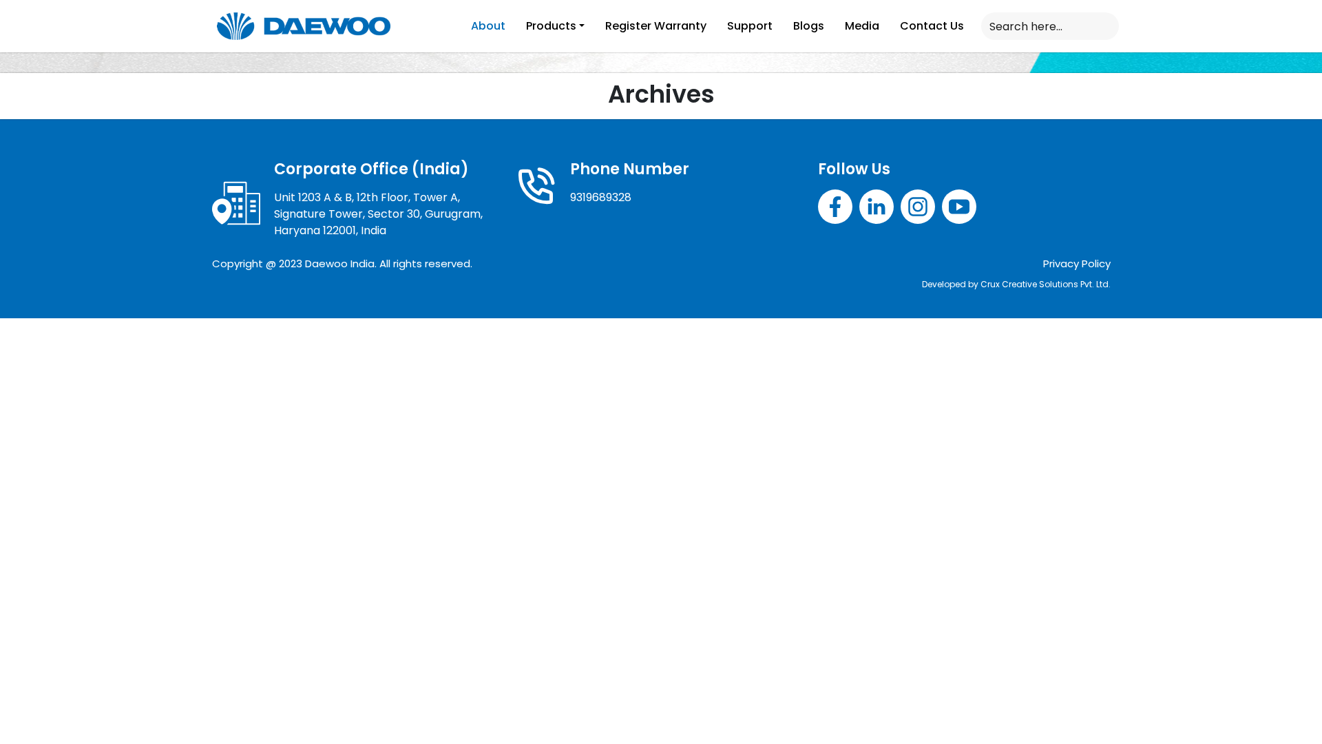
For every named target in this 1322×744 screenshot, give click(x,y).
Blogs (808, 26)
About (488, 26)
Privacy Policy (1077, 263)
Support (750, 26)
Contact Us (932, 26)
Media (862, 26)
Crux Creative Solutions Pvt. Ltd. (1045, 284)
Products (551, 26)
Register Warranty (655, 26)
